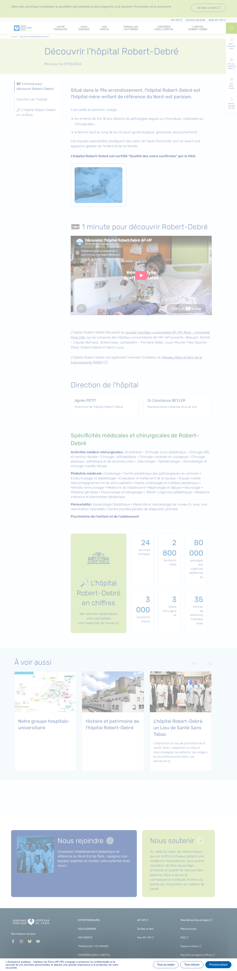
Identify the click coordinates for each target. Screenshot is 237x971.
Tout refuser (192, 964)
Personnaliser (218, 964)
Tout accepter (166, 964)
